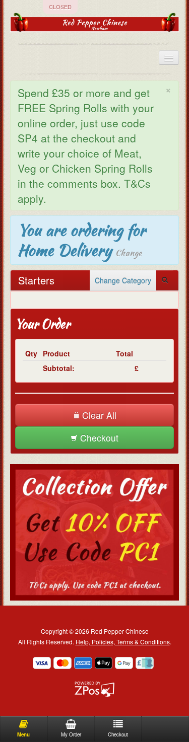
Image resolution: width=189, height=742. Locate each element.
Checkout (98, 437)
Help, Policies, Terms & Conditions (123, 641)
